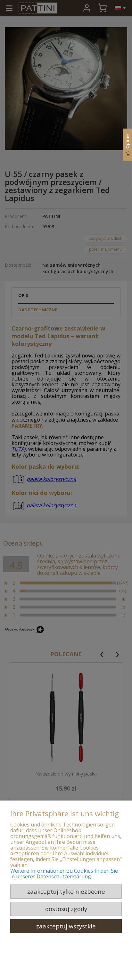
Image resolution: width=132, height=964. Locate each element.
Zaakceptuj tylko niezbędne (66, 891)
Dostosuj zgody (66, 909)
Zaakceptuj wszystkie (66, 926)
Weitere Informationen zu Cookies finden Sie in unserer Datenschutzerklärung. (64, 873)
